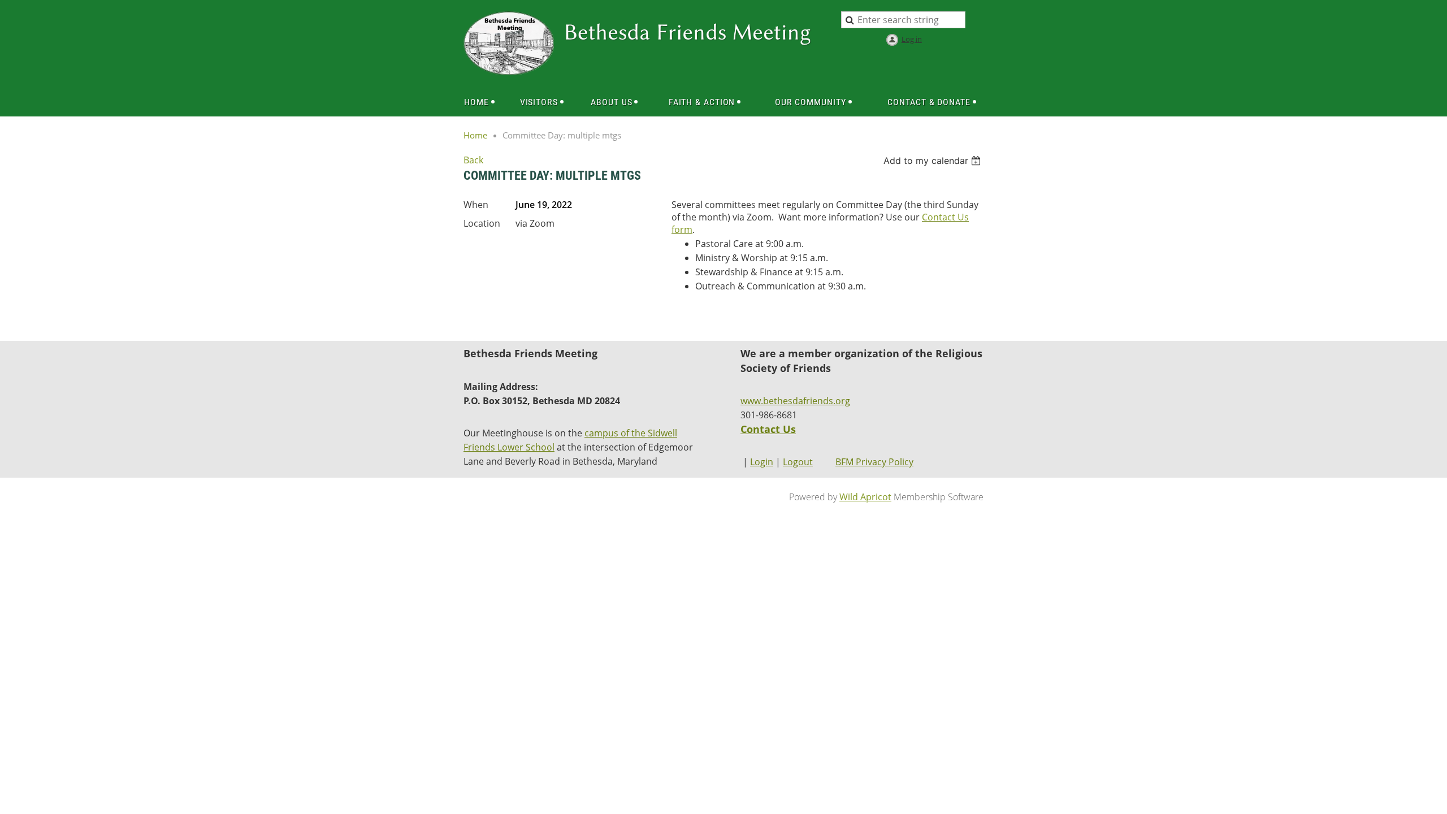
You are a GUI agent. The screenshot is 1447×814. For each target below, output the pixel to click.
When (475, 204)
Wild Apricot (865, 497)
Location (481, 223)
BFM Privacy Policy (874, 462)
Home (475, 135)
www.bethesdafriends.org (795, 401)
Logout (798, 462)
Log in (912, 39)
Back (473, 160)
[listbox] (933, 160)
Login (761, 462)
